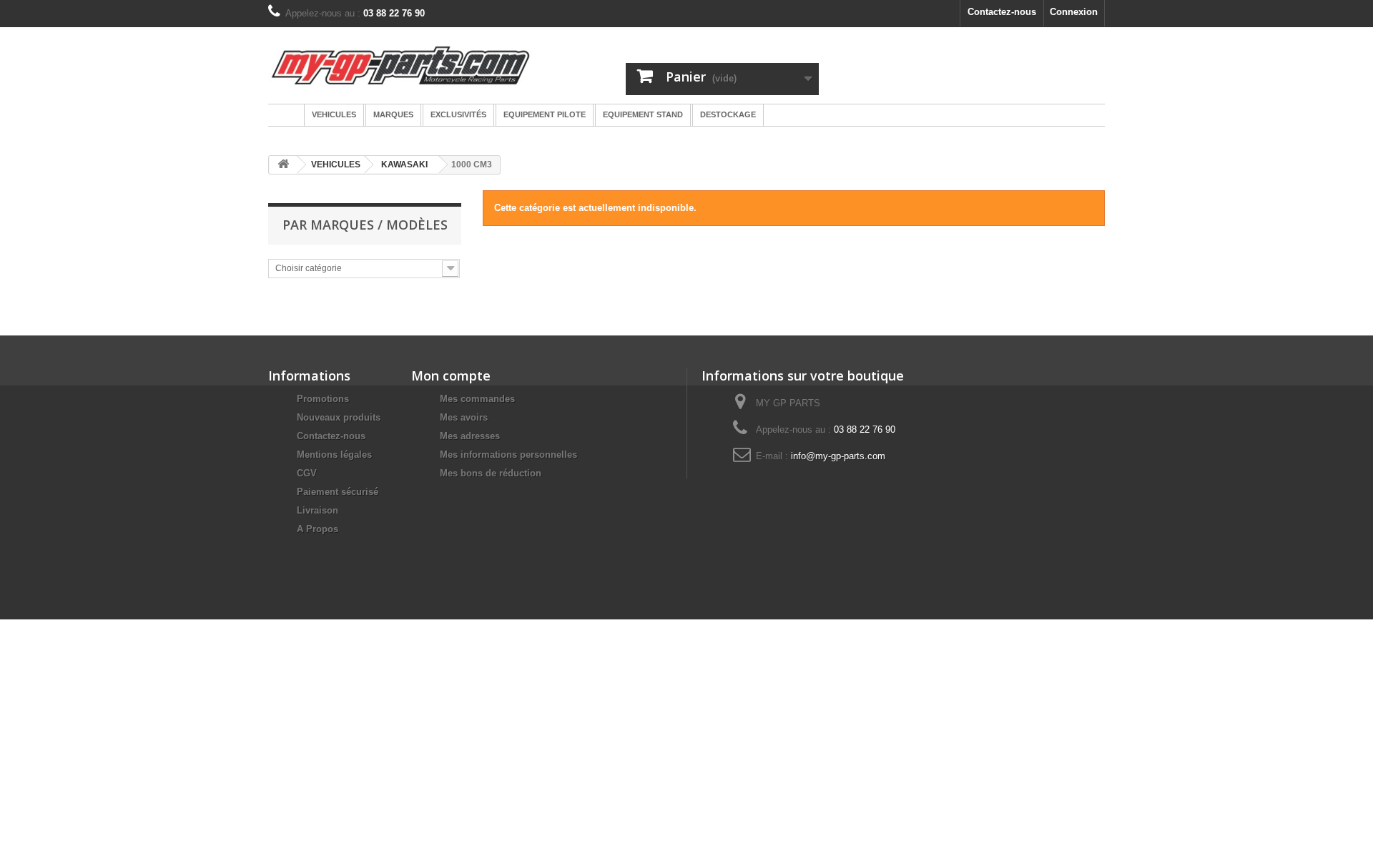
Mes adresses (470, 436)
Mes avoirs (464, 417)
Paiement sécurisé (337, 491)
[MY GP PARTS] (400, 65)
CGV (307, 473)
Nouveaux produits (338, 417)
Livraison (317, 510)
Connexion (1074, 11)
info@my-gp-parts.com (838, 456)
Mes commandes (477, 398)
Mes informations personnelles (508, 454)
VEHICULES (335, 165)
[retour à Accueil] (283, 165)
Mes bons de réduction (490, 473)
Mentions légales (334, 454)
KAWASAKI (404, 165)
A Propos (317, 529)
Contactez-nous (1002, 11)
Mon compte (451, 375)
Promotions (323, 398)
